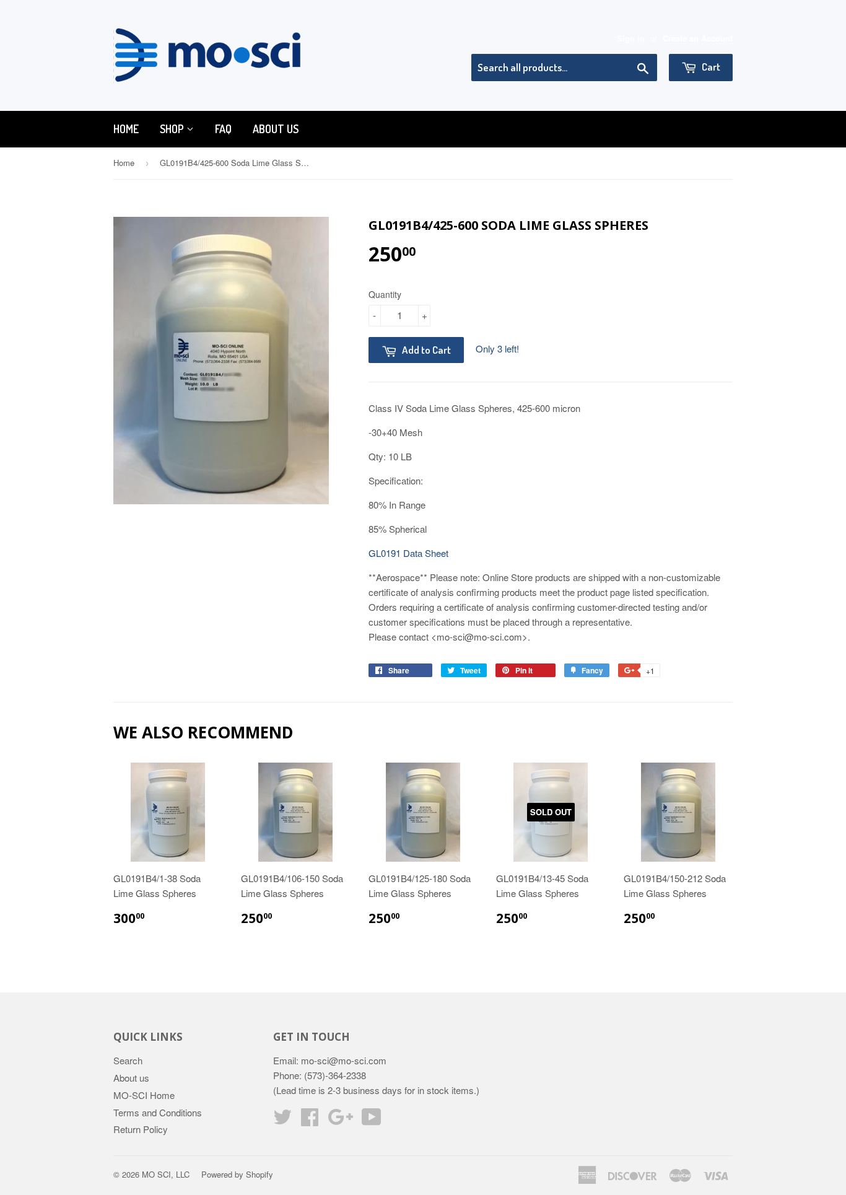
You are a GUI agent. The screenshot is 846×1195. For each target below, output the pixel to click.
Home (126, 129)
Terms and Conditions (157, 1112)
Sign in (631, 38)
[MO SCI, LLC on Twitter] (282, 1120)
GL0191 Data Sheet (408, 552)
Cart (710, 66)
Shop (173, 129)
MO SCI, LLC (166, 1174)
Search (127, 1060)
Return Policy (140, 1129)
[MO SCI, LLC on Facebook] (309, 1120)
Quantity (384, 294)
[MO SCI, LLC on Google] (340, 1120)
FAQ (223, 129)
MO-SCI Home (144, 1094)
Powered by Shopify (237, 1174)
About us (276, 129)
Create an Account (698, 38)
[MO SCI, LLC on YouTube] (372, 1120)
